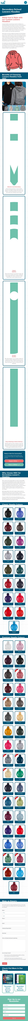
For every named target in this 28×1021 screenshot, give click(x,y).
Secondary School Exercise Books (7, 989)
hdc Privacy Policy (21, 959)
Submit (4, 963)
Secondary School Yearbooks (20, 988)
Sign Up (14, 1018)
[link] (3, 2)
